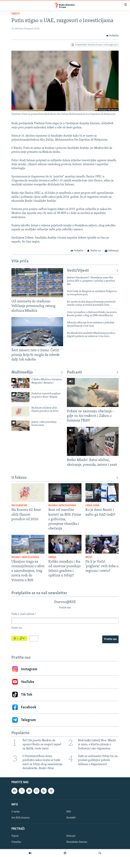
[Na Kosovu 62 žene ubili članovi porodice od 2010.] (20, 411)
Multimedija (22, 372)
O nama (15, 811)
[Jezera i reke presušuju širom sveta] (20, 425)
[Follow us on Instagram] (36, 791)
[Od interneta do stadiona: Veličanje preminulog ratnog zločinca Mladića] (37, 282)
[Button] (112, 36)
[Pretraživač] (100, 853)
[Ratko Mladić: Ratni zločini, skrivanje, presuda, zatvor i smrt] (93, 441)
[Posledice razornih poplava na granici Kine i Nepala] (20, 397)
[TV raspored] (51, 791)
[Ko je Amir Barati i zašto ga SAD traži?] (102, 492)
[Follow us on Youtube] (29, 791)
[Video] (30, 853)
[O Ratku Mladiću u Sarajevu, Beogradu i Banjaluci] (20, 383)
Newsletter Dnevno (76, 842)
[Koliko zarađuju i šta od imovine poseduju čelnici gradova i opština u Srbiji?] (64, 544)
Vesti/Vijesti (78, 271)
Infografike (19, 505)
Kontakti (71, 818)
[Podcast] (65, 853)
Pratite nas (110, 639)
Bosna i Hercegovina (62, 505)
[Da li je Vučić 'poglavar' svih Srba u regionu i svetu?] (102, 544)
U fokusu (19, 478)
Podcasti (74, 372)
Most (89, 557)
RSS (68, 811)
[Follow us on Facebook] (14, 791)
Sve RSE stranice (20, 818)
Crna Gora (92, 505)
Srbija (52, 557)
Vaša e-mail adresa (23, 614)
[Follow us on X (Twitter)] (22, 791)
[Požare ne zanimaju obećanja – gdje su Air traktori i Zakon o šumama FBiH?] (93, 392)
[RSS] (44, 791)
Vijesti (15, 13)
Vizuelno (16, 842)
